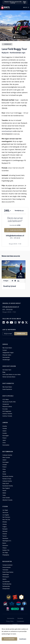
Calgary (4, 526)
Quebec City (5, 550)
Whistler (4, 522)
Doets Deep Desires (7, 572)
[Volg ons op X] (26, 322)
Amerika (4, 426)
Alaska (4, 493)
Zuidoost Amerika (7, 481)
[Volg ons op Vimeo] (19, 322)
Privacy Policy (10, 621)
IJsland (4, 431)
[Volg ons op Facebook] (7, 322)
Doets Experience (7, 389)
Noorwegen (5, 435)
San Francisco (6, 517)
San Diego (5, 552)
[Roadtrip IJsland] (14, 269)
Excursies (5, 409)
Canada (4, 428)
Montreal (4, 531)
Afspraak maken (6, 355)
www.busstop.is (7, 131)
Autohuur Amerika (7, 413)
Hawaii (4, 490)
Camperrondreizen (7, 565)
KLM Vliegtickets (6, 411)
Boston (4, 543)
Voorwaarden (6, 357)
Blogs (3, 372)
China (4, 442)
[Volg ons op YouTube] (11, 322)
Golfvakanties (6, 586)
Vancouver (5, 512)
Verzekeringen (6, 359)
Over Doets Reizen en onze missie (11, 374)
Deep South (5, 483)
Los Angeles (5, 515)
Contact (4, 350)
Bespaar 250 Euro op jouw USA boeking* (15, 2)
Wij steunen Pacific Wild (9, 402)
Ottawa (4, 548)
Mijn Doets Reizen (7, 348)
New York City (6, 519)
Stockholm (5, 538)
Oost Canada (6, 497)
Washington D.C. (6, 540)
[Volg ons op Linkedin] (3, 322)
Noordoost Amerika (7, 486)
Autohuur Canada (7, 416)
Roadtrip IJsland (9, 286)
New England (6, 488)
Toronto (4, 536)
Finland (4, 438)
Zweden (4, 433)
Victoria (4, 524)
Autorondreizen (6, 567)
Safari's (4, 579)
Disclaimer (20, 618)
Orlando (4, 533)
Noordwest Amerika (7, 476)
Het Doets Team (6, 370)
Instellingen (22, 639)
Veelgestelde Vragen (8, 352)
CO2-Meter (5, 399)
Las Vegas (5, 510)
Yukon (4, 495)
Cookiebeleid (20, 621)
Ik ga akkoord (9, 639)
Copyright (15, 624)
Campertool (5, 404)
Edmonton (5, 545)
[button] (15, 25)
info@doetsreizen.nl (15, 235)
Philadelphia (5, 555)
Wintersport (5, 577)
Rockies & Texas (6, 478)
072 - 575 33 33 (15, 238)
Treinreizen (5, 570)
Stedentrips (5, 574)
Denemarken (5, 445)
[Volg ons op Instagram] (15, 322)
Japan (4, 440)
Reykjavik (4, 529)
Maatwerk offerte (7, 406)
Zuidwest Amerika (7, 455)
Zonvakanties (6, 581)
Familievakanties (6, 584)
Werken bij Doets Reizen (8, 377)
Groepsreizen (6, 588)
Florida (4, 474)
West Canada (6, 457)
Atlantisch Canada (7, 500)
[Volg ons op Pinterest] (23, 322)
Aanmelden (21, 333)
